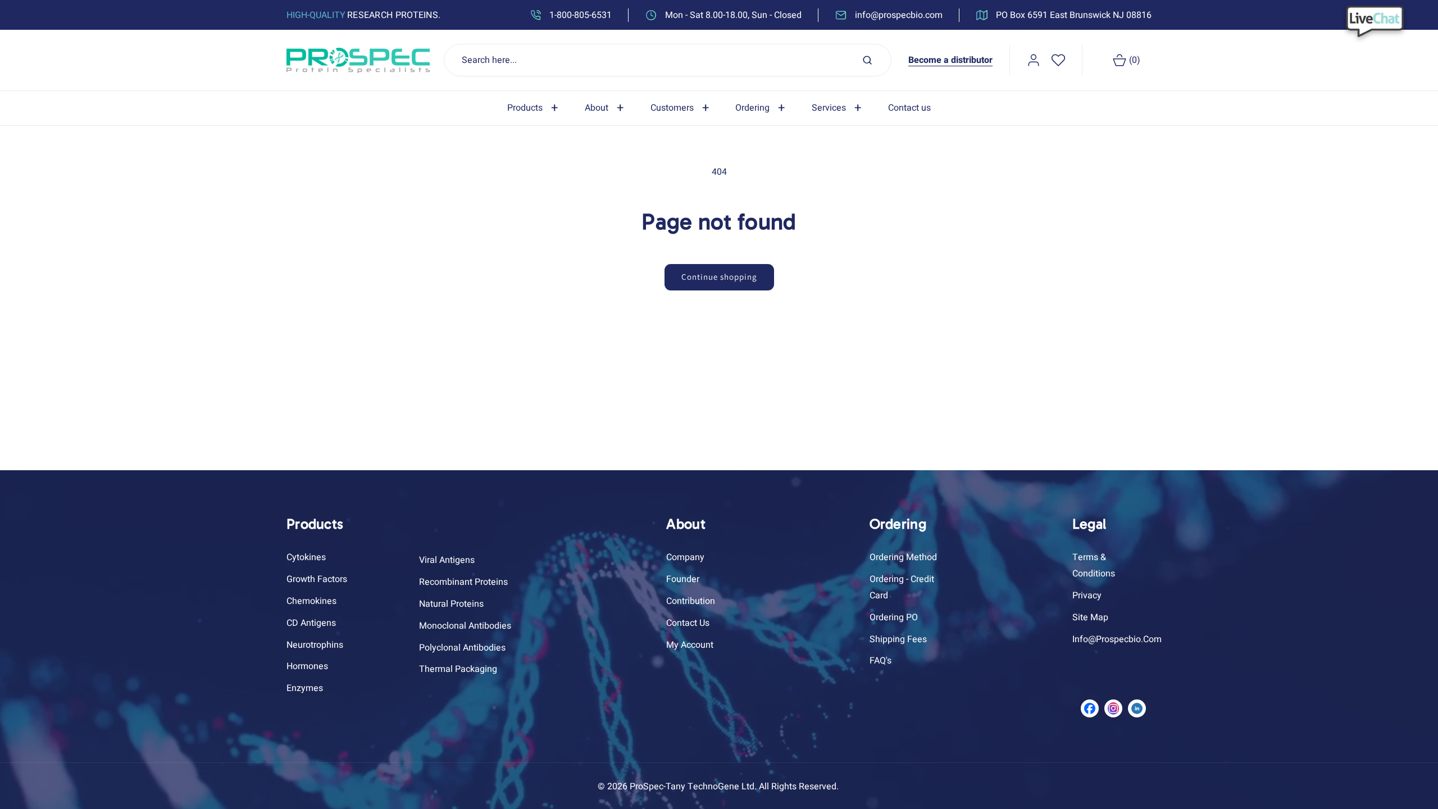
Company (685, 557)
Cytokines (306, 557)
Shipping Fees (898, 639)
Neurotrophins (314, 645)
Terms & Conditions (1093, 565)
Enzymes (304, 688)
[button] (535, 108)
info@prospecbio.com (1117, 639)
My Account (689, 645)
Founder (682, 579)
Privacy (1087, 595)
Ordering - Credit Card (902, 587)
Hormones (307, 666)
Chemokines (311, 601)
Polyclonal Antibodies (462, 648)
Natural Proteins (451, 604)
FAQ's (880, 660)
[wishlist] (1058, 60)
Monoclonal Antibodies (465, 626)
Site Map (1090, 617)
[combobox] (668, 60)
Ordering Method (903, 557)
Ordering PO (894, 617)
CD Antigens (311, 623)
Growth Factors (316, 579)
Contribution (690, 601)
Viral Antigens (447, 560)
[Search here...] (867, 60)
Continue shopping (719, 276)
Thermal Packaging (458, 669)
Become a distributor (950, 60)
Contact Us (687, 623)
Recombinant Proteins (463, 582)
